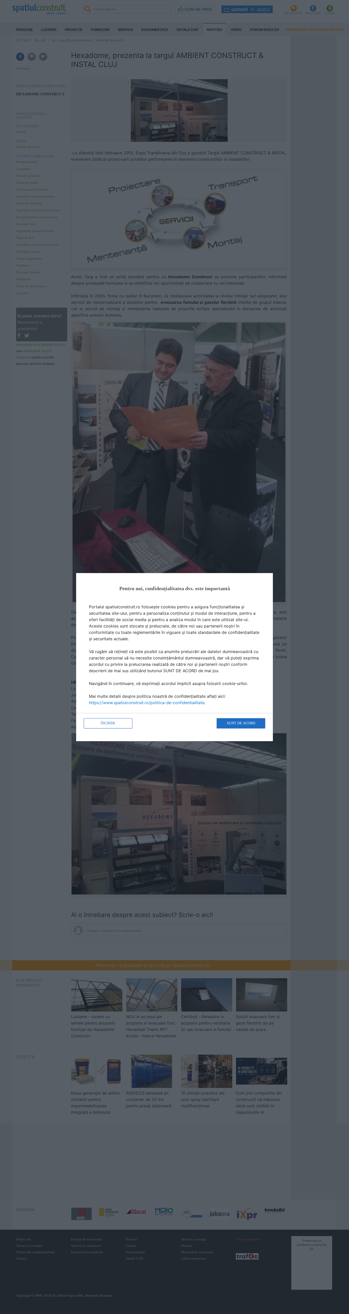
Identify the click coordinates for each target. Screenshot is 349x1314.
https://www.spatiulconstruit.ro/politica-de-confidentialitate (146, 702)
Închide (108, 723)
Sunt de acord (241, 723)
